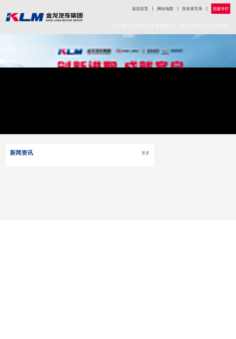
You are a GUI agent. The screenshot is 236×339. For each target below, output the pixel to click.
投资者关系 (192, 8)
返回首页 (140, 8)
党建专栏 (221, 8)
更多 (146, 152)
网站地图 (165, 8)
